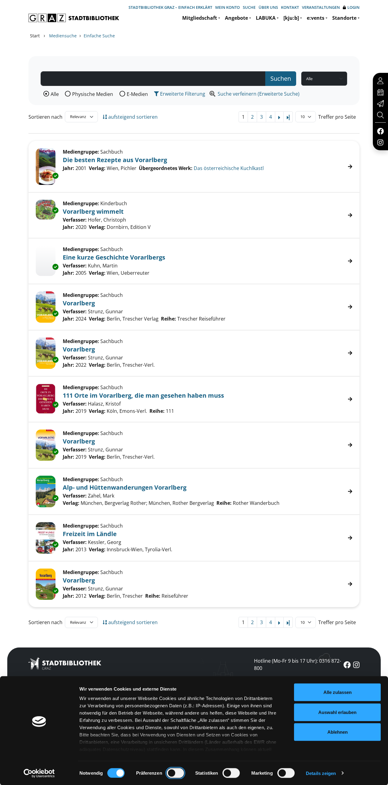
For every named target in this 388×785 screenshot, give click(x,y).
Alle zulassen (337, 692)
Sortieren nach (45, 117)
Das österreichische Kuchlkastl (229, 168)
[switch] (175, 773)
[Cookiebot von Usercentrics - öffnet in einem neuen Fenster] (39, 773)
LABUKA (266, 18)
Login (353, 7)
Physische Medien (92, 94)
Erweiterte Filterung (182, 93)
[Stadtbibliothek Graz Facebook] (380, 131)
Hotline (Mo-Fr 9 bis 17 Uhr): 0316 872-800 (297, 664)
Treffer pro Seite (337, 117)
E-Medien (137, 94)
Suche (249, 7)
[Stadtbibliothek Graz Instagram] (380, 142)
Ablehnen (337, 732)
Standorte (344, 18)
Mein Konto (227, 7)
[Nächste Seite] (279, 116)
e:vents (315, 18)
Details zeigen (321, 773)
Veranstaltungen (321, 7)
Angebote (236, 18)
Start (35, 36)
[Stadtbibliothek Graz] (73, 18)
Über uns (268, 7)
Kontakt (290, 7)
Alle (55, 94)
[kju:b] (291, 18)
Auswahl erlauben (337, 712)
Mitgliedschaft (199, 18)
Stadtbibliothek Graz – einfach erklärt (170, 7)
